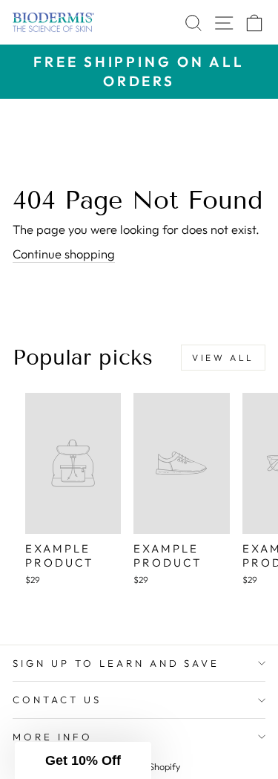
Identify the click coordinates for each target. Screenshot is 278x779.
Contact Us (57, 699)
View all (223, 357)
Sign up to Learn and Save (116, 663)
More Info (53, 737)
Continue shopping (64, 253)
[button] (83, 760)
